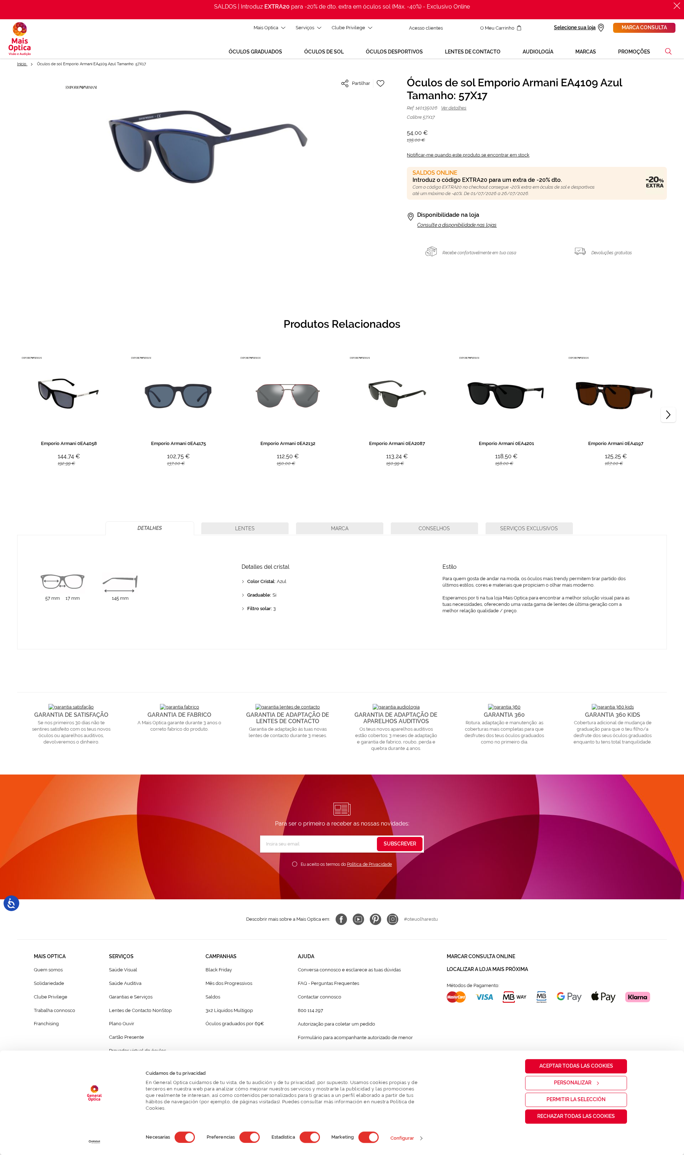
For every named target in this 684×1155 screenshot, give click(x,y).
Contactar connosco (319, 997)
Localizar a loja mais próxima (487, 969)
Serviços (305, 27)
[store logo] (20, 38)
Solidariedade (49, 983)
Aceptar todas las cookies (576, 1066)
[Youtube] (358, 919)
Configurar (402, 1138)
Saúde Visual (123, 969)
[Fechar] (677, 5)
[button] (668, 51)
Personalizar (572, 1082)
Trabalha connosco (54, 1010)
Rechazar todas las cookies (576, 1116)
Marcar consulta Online (481, 956)
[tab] (149, 528)
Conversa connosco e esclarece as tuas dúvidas (349, 969)
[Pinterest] (375, 919)
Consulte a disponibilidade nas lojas (457, 225)
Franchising (46, 1023)
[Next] (668, 414)
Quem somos (48, 969)
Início (22, 64)
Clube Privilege (348, 27)
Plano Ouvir (121, 1023)
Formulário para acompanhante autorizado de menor (355, 1037)
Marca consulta (644, 27)
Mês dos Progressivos (229, 983)
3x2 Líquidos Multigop (229, 1010)
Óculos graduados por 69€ (235, 1023)
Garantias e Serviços (130, 997)
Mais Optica (266, 27)
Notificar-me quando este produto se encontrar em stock (468, 155)
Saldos (213, 997)
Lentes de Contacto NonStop (140, 1010)
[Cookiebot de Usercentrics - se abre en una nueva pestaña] (94, 1141)
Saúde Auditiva (125, 983)
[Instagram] (392, 919)
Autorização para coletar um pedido (336, 1024)
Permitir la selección (576, 1099)
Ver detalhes (453, 108)
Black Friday (219, 969)
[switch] (249, 1137)
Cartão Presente (126, 1037)
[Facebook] (341, 919)
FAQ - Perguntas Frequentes (328, 983)
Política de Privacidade (369, 864)
